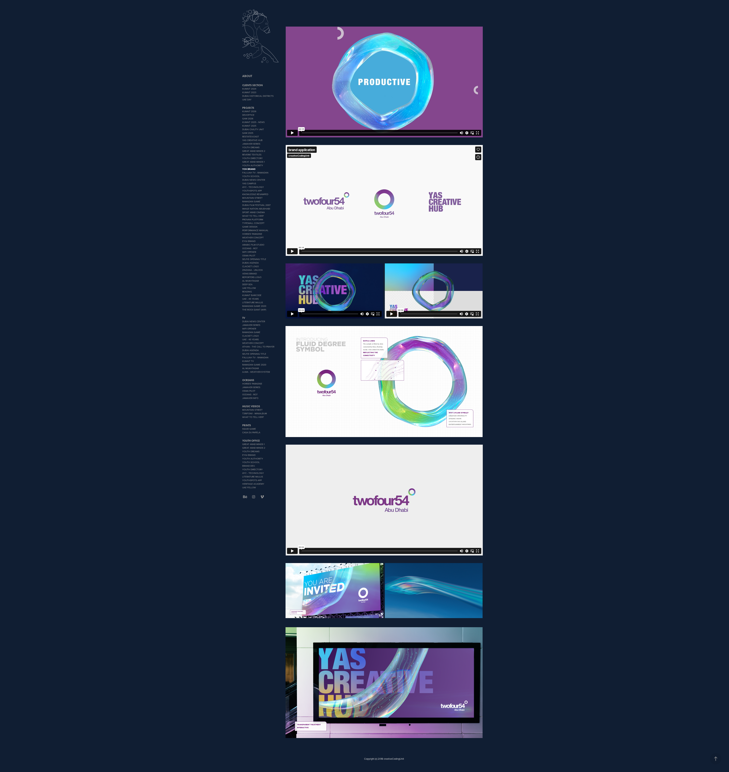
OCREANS (248, 380)
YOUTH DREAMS (251, 147)
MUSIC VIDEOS (251, 406)
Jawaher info (250, 398)
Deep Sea (247, 284)
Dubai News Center (253, 179)
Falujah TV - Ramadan (255, 172)
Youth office (251, 440)
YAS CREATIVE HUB (252, 140)
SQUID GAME (249, 428)
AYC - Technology (253, 187)
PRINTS (246, 425)
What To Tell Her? (253, 215)
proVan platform (252, 219)
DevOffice (248, 115)
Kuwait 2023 (249, 92)
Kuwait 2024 (249, 88)
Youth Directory (252, 158)
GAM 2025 (247, 133)
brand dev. (248, 465)
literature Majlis (252, 302)
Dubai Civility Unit (253, 129)
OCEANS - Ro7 (249, 248)
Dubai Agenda (250, 262)
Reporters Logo (251, 277)
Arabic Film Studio (253, 244)
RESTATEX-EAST (250, 136)
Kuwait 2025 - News (253, 122)
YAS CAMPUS (249, 183)
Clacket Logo (250, 266)
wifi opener (249, 252)
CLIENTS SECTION (252, 85)
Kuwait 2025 (249, 125)
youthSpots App (252, 190)
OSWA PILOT (248, 255)
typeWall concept (253, 223)
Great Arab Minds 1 (253, 161)
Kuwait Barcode (251, 295)
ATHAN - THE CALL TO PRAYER (258, 346)
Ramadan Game (251, 201)
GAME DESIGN (249, 226)
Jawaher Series (251, 143)
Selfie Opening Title (254, 259)
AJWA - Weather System (256, 371)
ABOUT (247, 76)
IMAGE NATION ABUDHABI (256, 208)
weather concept (253, 237)
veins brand (249, 273)
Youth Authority (252, 165)
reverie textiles (251, 154)
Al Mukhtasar (250, 280)
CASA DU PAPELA (251, 432)
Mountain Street (252, 197)
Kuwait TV (248, 361)
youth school (251, 176)
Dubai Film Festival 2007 (256, 205)
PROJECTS (248, 107)
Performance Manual (255, 230)
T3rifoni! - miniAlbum (254, 413)
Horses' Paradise (252, 234)
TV (243, 318)
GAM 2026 (247, 118)
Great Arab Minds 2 (253, 151)
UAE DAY (247, 99)
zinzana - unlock (252, 270)
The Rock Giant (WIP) (254, 309)
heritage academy (253, 483)
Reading (247, 291)
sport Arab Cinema (253, 212)
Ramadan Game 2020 (254, 306)
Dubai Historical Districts (258, 96)
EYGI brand (249, 241)
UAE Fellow (249, 288)
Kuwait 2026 (249, 111)
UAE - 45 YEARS (250, 298)
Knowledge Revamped (255, 194)
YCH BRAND (249, 169)
